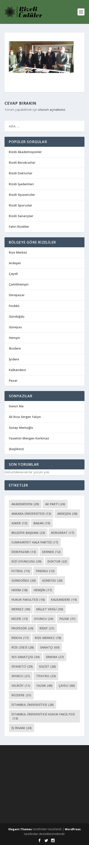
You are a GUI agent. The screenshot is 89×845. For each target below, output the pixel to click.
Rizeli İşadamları (21, 184)
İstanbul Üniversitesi (32, 705)
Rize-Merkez (48, 638)
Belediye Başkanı (28, 533)
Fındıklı (14, 306)
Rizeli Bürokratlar (22, 162)
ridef (47, 628)
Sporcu (20, 676)
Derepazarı (23, 552)
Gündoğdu (16, 316)
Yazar (44, 685)
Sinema (55, 657)
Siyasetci (22, 666)
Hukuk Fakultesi (28, 599)
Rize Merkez (18, 252)
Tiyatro (46, 676)
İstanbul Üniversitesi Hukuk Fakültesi (43, 716)
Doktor (57, 561)
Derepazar (17, 295)
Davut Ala (16, 406)
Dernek (51, 552)
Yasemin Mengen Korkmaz (29, 438)
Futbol (20, 571)
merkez (20, 609)
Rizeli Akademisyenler (25, 152)
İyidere (14, 359)
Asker (19, 523)
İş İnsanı (21, 728)
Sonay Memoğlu (21, 428)
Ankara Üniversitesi (31, 514)
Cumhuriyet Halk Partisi (34, 542)
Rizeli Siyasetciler (22, 195)
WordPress (73, 829)
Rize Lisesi (22, 647)
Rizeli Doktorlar (20, 173)
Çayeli (13, 274)
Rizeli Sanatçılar (21, 216)
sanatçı (49, 647)
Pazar (13, 380)
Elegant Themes (20, 829)
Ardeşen (15, 263)
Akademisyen (25, 504)
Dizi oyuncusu (26, 561)
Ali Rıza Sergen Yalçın (25, 417)
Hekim (19, 590)
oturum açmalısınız (51, 109)
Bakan (41, 523)
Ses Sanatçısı (25, 657)
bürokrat (62, 533)
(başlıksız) (16, 449)
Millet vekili (49, 609)
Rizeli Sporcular (20, 205)
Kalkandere (17, 370)
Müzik (19, 619)
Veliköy (20, 685)
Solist (47, 666)
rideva (20, 638)
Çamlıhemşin (19, 284)
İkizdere (15, 348)
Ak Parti (55, 504)
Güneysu (15, 327)
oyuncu (43, 619)
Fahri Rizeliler (19, 226)
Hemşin (14, 338)
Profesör (22, 628)
